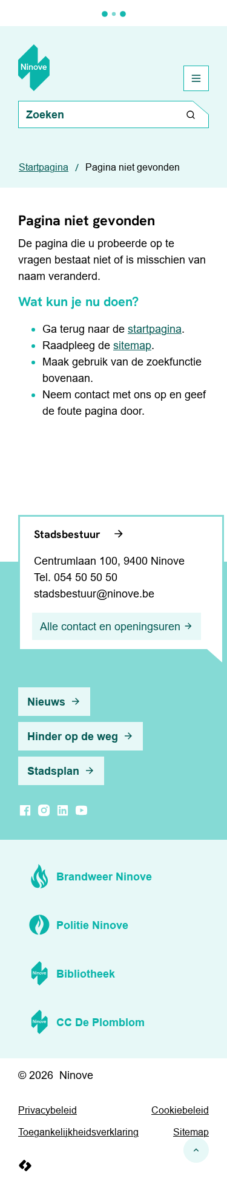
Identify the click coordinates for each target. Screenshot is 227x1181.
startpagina (155, 328)
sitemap (132, 345)
